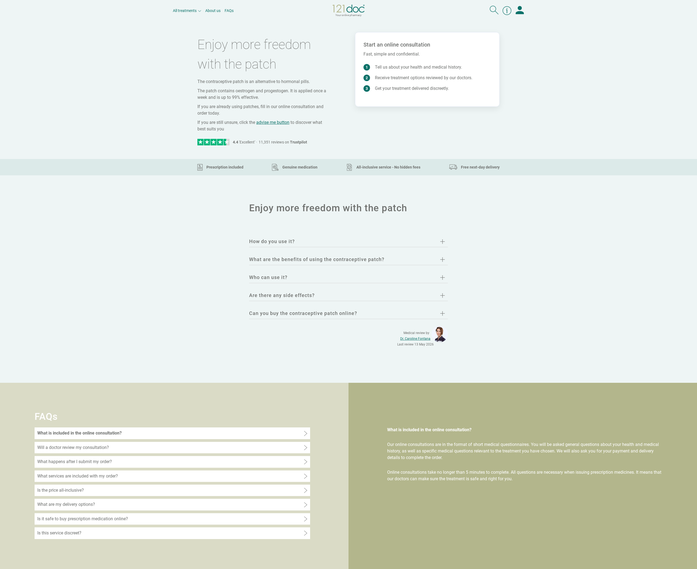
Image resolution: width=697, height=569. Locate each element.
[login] (519, 11)
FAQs (229, 10)
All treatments (185, 10)
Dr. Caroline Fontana (415, 339)
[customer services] (507, 10)
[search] (494, 11)
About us (213, 10)
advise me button (272, 122)
